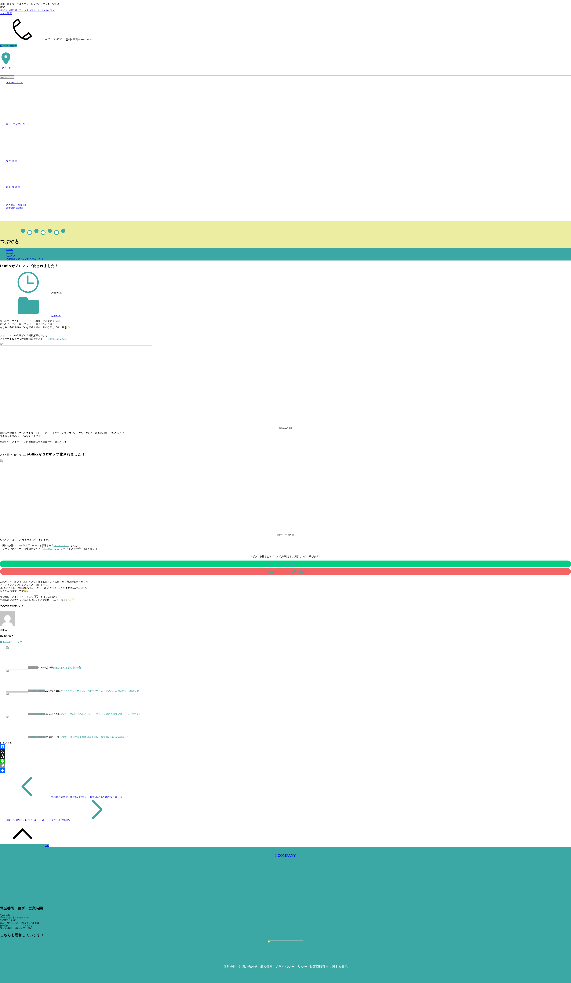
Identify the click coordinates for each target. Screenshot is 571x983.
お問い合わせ (9, 45)
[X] (285, 751)
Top (47, 845)
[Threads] (285, 756)
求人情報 (266, 966)
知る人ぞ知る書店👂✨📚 (67, 667)
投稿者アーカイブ (12, 642)
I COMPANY (285, 855)
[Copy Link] (285, 765)
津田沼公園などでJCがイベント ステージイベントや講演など (39, 820)
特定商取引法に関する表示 (329, 966)
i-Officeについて (14, 82)
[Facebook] (285, 746)
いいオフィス (61, 545)
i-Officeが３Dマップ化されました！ (25, 259)
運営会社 (229, 966)
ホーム (9, 249)
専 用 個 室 (11, 160)
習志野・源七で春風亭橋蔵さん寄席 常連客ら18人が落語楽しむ (94, 737)
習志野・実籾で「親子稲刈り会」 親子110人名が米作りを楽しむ (86, 796)
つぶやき (10, 255)
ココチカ (47, 548)
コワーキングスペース (18, 124)
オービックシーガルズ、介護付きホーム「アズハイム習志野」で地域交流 (99, 691)
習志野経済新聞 (14, 208)
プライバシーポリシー (291, 966)
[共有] (285, 770)
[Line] (285, 761)
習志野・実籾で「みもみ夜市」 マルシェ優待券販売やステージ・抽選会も (100, 714)
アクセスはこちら (57, 338)
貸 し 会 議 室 (13, 187)
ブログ (9, 252)
